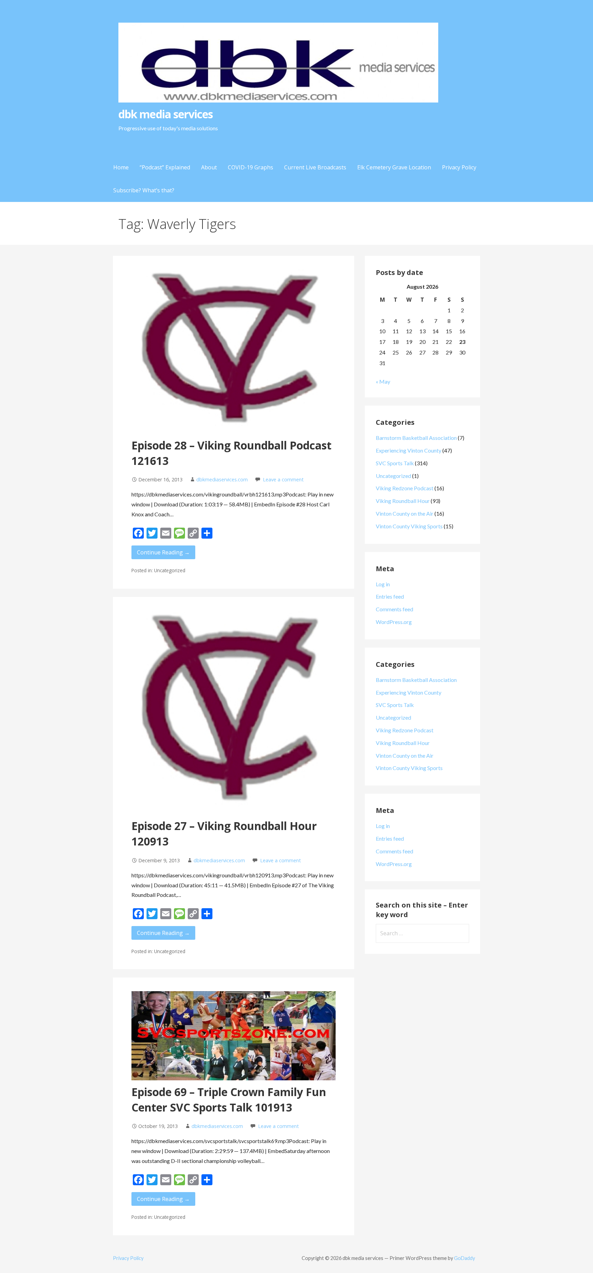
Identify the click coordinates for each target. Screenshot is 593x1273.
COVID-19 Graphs (250, 167)
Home (121, 167)
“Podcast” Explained (165, 167)
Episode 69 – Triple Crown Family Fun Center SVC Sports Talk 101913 (228, 1099)
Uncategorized (393, 475)
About (209, 167)
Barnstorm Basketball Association (416, 437)
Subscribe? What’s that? (143, 190)
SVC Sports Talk (395, 463)
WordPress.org (394, 622)
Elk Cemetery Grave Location (394, 167)
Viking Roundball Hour (403, 500)
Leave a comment (283, 479)
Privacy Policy (459, 167)
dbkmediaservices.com (222, 479)
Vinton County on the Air (404, 513)
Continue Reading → (163, 552)
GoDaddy (464, 1258)
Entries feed (390, 596)
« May (383, 381)
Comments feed (394, 609)
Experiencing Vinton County (408, 450)
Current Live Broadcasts (315, 167)
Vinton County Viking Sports (409, 526)
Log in (383, 584)
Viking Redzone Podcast (404, 488)
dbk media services (165, 114)
